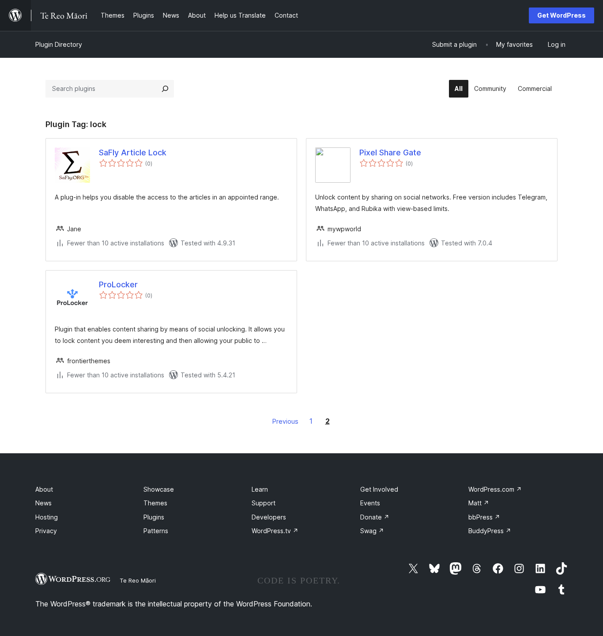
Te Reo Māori (138, 580)
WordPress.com (495, 489)
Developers (269, 517)
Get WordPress (561, 15)
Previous (285, 421)
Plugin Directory (58, 44)
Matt (478, 503)
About (44, 489)
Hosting (46, 517)
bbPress (484, 517)
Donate (374, 517)
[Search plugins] (165, 89)
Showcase (158, 489)
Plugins (153, 517)
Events (370, 503)
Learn (260, 489)
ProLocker (118, 284)
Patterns (155, 530)
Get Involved (379, 489)
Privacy (46, 530)
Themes (155, 503)
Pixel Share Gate (390, 152)
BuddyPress (489, 530)
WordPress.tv (275, 530)
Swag (372, 530)
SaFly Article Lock (132, 152)
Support (263, 503)
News (43, 503)
